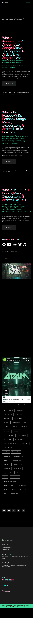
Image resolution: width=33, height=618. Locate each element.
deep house (7, 418)
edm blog (13, 137)
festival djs (18, 140)
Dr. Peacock (20, 61)
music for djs (17, 469)
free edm (6, 452)
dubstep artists (16, 423)
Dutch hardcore (7, 62)
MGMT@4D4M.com (12, 252)
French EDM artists (15, 208)
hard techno (17, 142)
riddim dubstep (15, 477)
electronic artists (7, 138)
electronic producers (8, 140)
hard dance (19, 64)
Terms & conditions (7, 547)
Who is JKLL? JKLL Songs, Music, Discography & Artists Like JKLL (16, 195)
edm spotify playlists (9, 435)
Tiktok (5, 585)
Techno (13, 489)
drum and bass (18, 418)
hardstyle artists (7, 143)
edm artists (19, 62)
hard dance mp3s (7, 66)
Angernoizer (6, 61)
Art (4, 410)
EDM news (25, 137)
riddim (5, 477)
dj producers (6, 135)
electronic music (24, 443)
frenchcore (25, 140)
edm (14, 62)
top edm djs (13, 67)
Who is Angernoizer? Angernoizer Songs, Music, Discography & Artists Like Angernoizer (13, 48)
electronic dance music (9, 64)
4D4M (3, 404)
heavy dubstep (18, 464)
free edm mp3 (15, 452)
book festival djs (8, 414)
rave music (6, 67)
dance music (19, 414)
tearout (6, 489)
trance (5, 494)
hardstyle (22, 66)
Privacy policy (5, 550)
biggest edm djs (21, 410)
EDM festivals (25, 427)
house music (7, 469)
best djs (13, 61)
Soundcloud (8, 579)
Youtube (6, 591)
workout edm (14, 494)
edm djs (19, 137)
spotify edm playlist (9, 485)
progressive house (8, 473)
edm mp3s (6, 431)
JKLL (14, 211)
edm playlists (16, 431)
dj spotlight (14, 135)
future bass (7, 456)
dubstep (6, 423)
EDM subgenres (22, 435)
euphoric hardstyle (8, 448)
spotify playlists (21, 485)
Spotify (5, 577)
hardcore (16, 66)
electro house (7, 439)
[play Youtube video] (16, 271)
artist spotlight (6, 203)
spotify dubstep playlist (10, 481)
